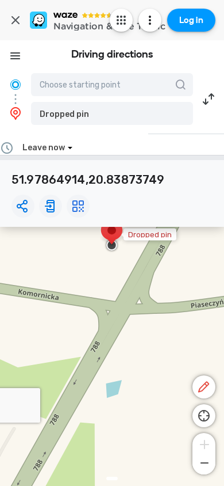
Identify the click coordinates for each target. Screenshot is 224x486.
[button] (112, 113)
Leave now (43, 148)
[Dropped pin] (111, 236)
